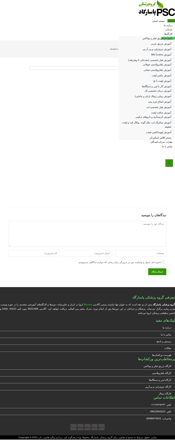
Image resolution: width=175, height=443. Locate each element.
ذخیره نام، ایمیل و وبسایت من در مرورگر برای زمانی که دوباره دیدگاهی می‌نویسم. (119, 262)
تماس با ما (167, 146)
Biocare (88, 304)
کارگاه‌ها (168, 34)
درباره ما (168, 25)
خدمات (168, 29)
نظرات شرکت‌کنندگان (161, 142)
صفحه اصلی (158, 21)
